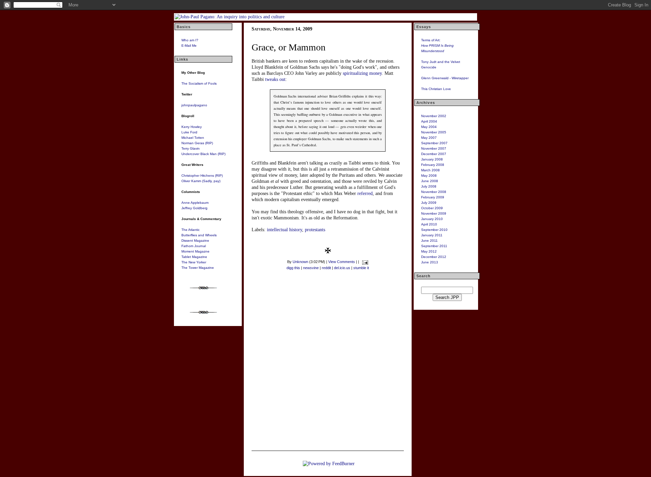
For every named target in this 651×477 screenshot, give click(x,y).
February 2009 (432, 197)
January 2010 (432, 219)
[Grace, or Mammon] (327, 252)
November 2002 (433, 116)
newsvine (311, 268)
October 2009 (432, 208)
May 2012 (429, 251)
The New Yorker (193, 262)
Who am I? (189, 40)
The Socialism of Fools (199, 83)
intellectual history (284, 229)
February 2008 (432, 165)
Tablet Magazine (194, 257)
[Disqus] (327, 362)
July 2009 (428, 202)
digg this (293, 268)
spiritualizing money (362, 73)
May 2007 (429, 137)
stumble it (361, 268)
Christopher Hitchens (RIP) (202, 175)
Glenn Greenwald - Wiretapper (445, 78)
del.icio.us (342, 268)
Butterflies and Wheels (199, 235)
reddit (326, 268)
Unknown (300, 262)
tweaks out (275, 79)
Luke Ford (189, 132)
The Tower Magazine (197, 267)
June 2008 (429, 181)
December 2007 (433, 154)
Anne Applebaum (195, 202)
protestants (315, 229)
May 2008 (429, 175)
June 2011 (429, 240)
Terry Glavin (190, 148)
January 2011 (431, 235)
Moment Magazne (195, 251)
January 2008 (432, 159)
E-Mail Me (189, 45)
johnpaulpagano (194, 105)
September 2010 (434, 230)
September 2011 (434, 246)
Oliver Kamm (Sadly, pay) (200, 181)
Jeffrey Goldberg (194, 208)
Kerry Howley (191, 127)
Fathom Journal (193, 246)
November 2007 (433, 148)
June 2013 (429, 262)
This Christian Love (436, 89)
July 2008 (428, 186)
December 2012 (433, 257)
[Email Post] (364, 262)
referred (365, 193)
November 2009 (433, 213)
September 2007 (434, 143)
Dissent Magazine (195, 240)
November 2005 (433, 132)
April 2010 (429, 224)
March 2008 (430, 170)
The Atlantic (190, 230)
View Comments (341, 262)
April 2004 (429, 121)
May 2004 (429, 127)
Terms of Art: (437, 45)
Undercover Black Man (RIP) (203, 154)
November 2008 (433, 192)
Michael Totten (192, 137)
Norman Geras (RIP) (197, 143)
